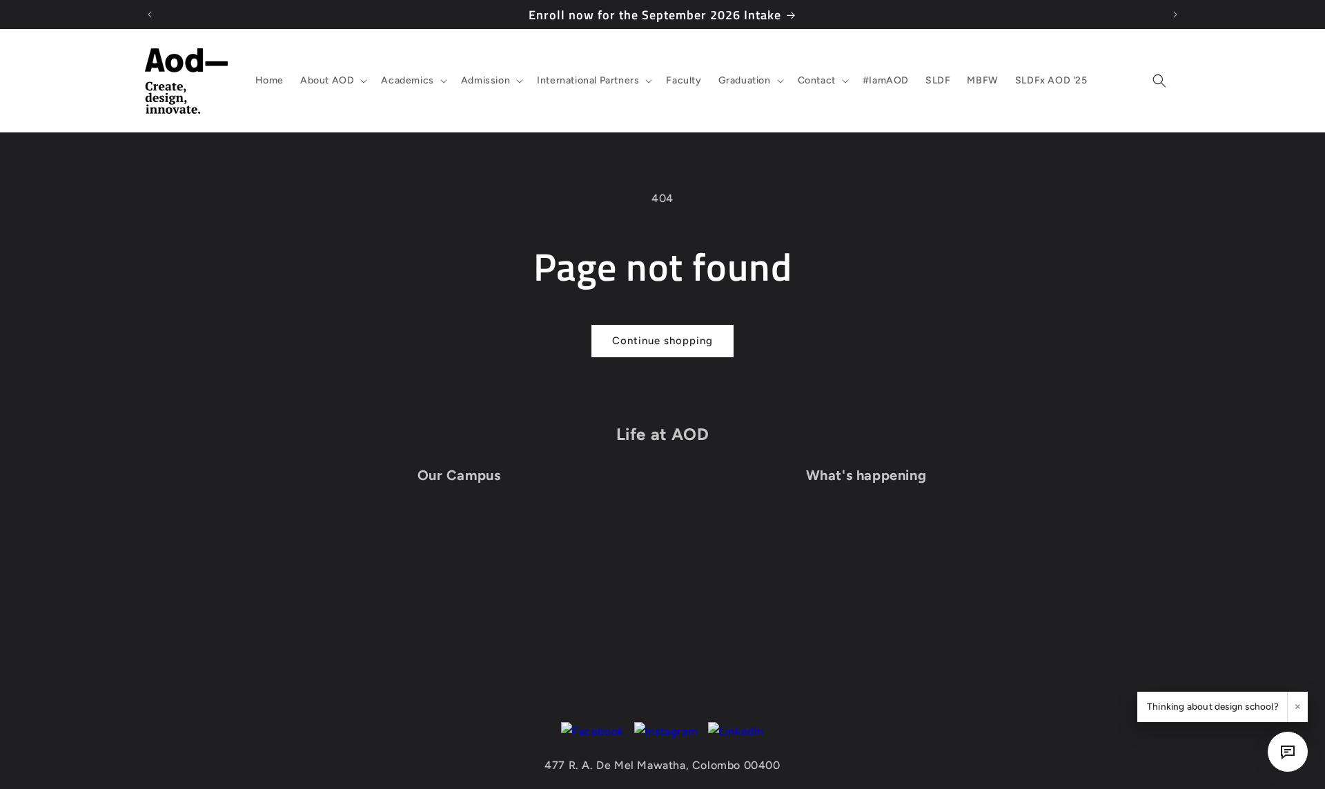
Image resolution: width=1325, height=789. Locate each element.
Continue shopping (662, 340)
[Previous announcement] (150, 14)
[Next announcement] (1175, 14)
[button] (332, 80)
